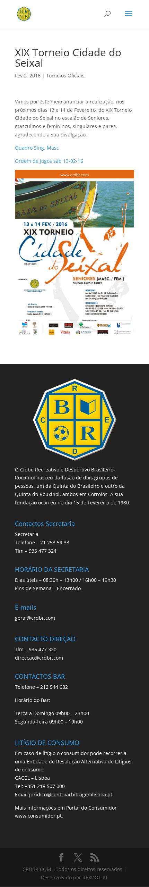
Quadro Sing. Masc (37, 147)
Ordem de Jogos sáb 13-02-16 (49, 161)
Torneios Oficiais (65, 75)
